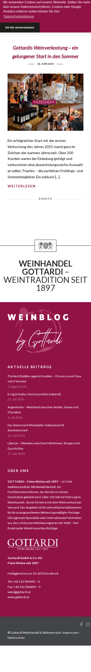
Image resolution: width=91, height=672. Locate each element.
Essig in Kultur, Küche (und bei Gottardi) (34, 394)
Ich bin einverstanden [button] (19, 27)
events (45, 198)
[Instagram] (88, 624)
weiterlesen (22, 186)
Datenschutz (16, 638)
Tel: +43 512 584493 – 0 (24, 581)
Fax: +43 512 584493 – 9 (24, 587)
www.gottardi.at (18, 597)
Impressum (70, 632)
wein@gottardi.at (19, 592)
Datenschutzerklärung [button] (19, 16)
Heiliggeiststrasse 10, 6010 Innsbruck (33, 573)
